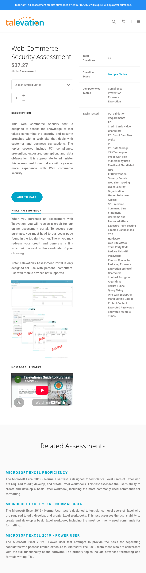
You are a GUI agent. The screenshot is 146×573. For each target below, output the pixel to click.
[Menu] (135, 21)
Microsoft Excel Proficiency (37, 473)
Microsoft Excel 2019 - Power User (43, 535)
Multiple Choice (117, 74)
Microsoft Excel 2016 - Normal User (44, 504)
